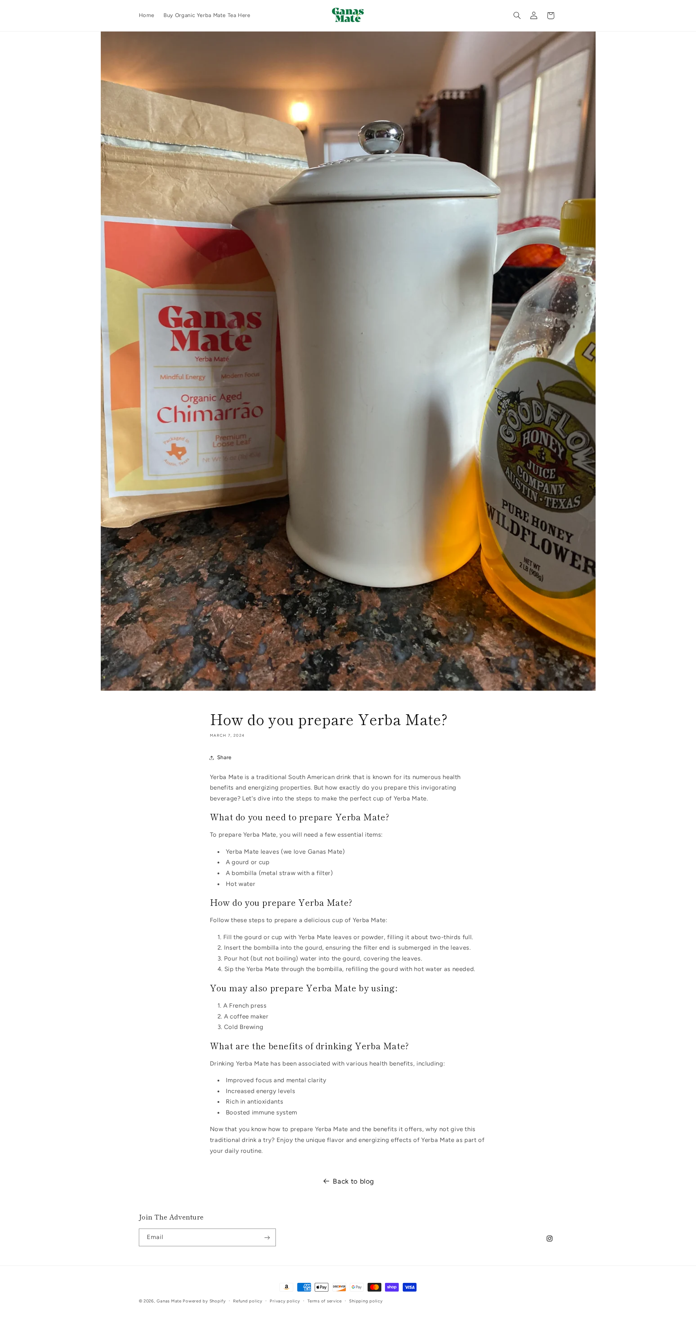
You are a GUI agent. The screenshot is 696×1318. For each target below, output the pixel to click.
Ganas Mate (170, 1301)
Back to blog (353, 1181)
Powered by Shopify (204, 1301)
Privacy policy (285, 1301)
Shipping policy (365, 1301)
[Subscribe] (266, 1237)
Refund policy (247, 1301)
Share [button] (224, 757)
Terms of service (324, 1301)
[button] (517, 15)
